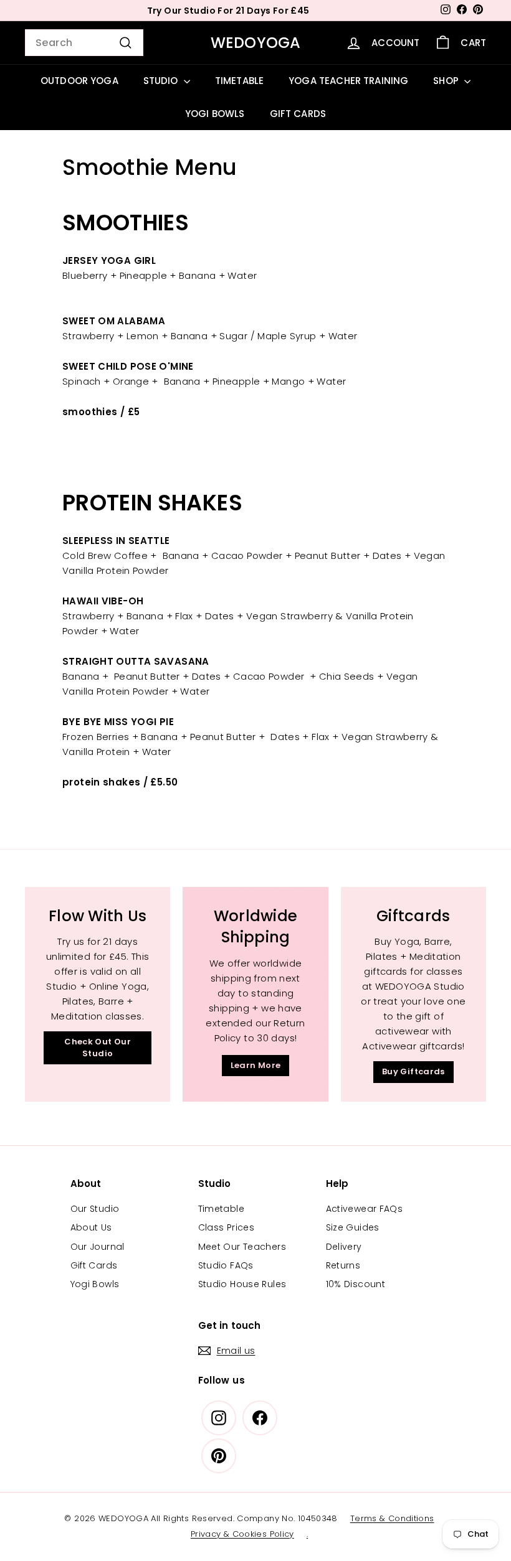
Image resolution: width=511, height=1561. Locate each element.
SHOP (447, 80)
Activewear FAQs (364, 1208)
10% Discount (356, 1284)
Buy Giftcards (413, 1071)
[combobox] (84, 43)
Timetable (221, 1208)
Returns (343, 1265)
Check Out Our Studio (97, 1047)
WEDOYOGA (256, 42)
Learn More (256, 1065)
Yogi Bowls (95, 1284)
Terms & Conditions (392, 1518)
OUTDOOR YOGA (79, 80)
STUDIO (162, 80)
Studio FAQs (226, 1265)
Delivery (344, 1246)
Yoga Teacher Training (348, 80)
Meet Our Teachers (242, 1246)
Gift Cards (94, 1265)
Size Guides (353, 1227)
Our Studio (95, 1208)
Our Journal (97, 1246)
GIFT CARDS (298, 113)
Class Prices (226, 1227)
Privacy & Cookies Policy (242, 1534)
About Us (91, 1227)
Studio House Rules (242, 1284)
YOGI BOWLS (215, 113)
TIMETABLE (239, 80)
